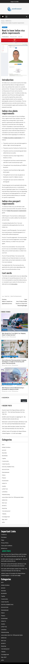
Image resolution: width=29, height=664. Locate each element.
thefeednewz (6, 36)
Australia (4, 452)
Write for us (4, 548)
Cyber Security (6, 464)
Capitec (4, 458)
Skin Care (4, 502)
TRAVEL (4, 514)
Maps (2, 540)
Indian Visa (7, 296)
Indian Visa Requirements (15, 296)
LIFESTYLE (5, 489)
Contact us (4, 534)
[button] (6, 16)
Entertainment (5, 472)
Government (5, 480)
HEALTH (10, 356)
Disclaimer (4, 537)
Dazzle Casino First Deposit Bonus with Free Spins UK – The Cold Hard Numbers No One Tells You (13, 412)
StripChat (4, 508)
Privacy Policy (4, 542)
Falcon (3, 475)
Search (6, 397)
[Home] (3, 16)
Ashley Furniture (6, 447)
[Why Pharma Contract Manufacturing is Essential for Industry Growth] (14, 377)
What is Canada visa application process (7, 301)
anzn (3, 444)
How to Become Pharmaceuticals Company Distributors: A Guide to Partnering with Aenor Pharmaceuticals (14, 361)
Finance (4, 477)
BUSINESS (5, 356)
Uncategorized (6, 516)
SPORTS (4, 505)
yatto (3, 522)
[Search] (27, 16)
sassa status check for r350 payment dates (13, 497)
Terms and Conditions (6, 545)
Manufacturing (11, 384)
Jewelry (4, 486)
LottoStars (4, 491)
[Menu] (6, 16)
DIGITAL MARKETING (8, 466)
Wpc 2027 (4, 519)
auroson (4, 450)
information (14, 284)
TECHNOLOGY (6, 511)
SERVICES (5, 27)
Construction (5, 461)
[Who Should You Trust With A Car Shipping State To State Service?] (14, 322)
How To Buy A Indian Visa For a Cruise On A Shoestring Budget (21, 302)
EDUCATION (5, 469)
